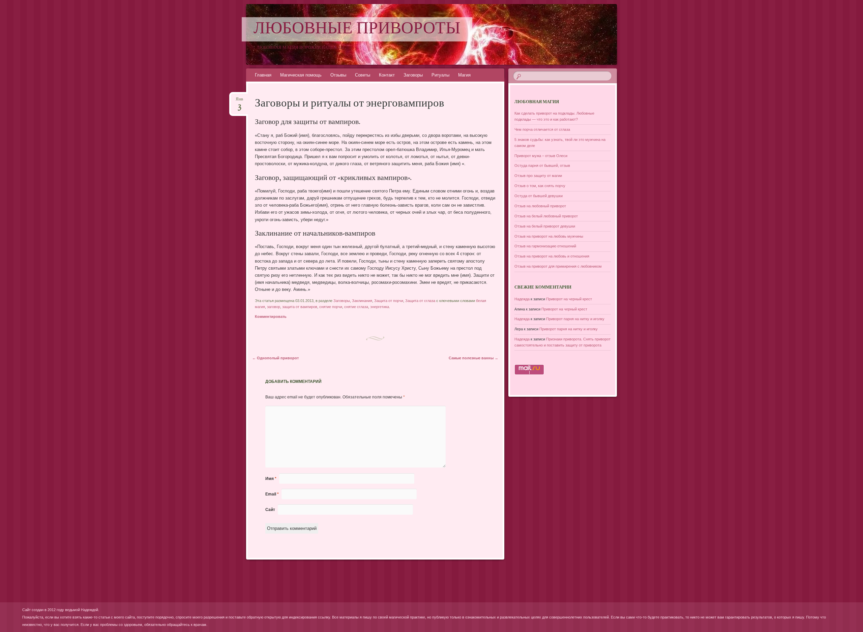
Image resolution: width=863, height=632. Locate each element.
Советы (362, 75)
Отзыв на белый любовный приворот (546, 216)
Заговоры (413, 75)
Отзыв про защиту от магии (538, 176)
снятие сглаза (356, 307)
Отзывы (338, 75)
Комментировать (271, 316)
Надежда (522, 299)
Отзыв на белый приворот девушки (544, 226)
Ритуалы (440, 75)
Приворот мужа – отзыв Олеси (540, 156)
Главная (263, 75)
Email (272, 494)
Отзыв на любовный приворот (540, 206)
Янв (239, 101)
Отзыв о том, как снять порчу (539, 186)
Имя (270, 478)
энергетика (379, 307)
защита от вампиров (299, 307)
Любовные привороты (357, 29)
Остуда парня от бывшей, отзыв (542, 165)
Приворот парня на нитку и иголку (575, 319)
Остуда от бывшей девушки (538, 196)
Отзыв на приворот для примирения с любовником (558, 266)
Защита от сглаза (420, 301)
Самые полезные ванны (473, 358)
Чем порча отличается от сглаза (542, 129)
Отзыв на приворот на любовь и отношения (551, 256)
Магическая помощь (301, 75)
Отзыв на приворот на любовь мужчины (548, 236)
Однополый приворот (275, 358)
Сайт (270, 509)
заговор (273, 307)
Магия (464, 75)
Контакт (387, 75)
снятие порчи (330, 307)
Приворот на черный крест (569, 299)
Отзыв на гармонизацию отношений (545, 246)
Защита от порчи (388, 301)
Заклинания (362, 301)
